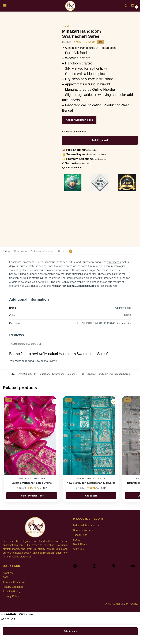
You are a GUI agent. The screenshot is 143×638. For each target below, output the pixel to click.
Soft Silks (78, 549)
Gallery (6, 251)
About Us (8, 572)
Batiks (76, 539)
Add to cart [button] (91, 495)
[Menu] (8, 5)
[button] (133, 6)
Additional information (42, 251)
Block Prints (80, 544)
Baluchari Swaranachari (86, 525)
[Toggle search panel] (125, 6)
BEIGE (127, 315)
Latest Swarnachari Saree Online (32, 482)
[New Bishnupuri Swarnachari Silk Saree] (89, 435)
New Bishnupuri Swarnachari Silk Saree (91, 482)
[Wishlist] (54, 401)
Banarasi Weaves (83, 530)
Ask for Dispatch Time (79, 119)
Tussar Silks (80, 535)
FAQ (5, 577)
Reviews (62, 251)
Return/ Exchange (13, 586)
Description (20, 251)
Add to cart (100, 140)
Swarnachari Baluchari (64, 373)
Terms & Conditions (14, 582)
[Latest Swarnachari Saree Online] (30, 435)
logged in (31, 360)
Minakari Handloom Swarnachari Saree (108, 373)
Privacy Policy (11, 596)
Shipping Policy (11, 591)
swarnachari (114, 262)
